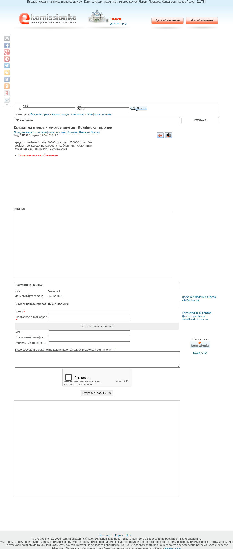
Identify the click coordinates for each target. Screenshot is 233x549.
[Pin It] (7, 59)
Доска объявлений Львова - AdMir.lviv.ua (199, 299)
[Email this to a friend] (7, 100)
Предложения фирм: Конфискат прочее (40, 132)
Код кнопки (200, 352)
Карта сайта (123, 535)
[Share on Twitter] (7, 65)
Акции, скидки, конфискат (68, 114)
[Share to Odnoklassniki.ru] (7, 86)
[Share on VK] (7, 79)
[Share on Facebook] (7, 45)
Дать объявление (168, 20)
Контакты (105, 535)
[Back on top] (7, 38)
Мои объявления (201, 20)
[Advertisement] (116, 67)
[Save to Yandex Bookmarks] (7, 93)
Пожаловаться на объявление (38, 155)
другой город (118, 23)
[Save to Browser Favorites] (7, 72)
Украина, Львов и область (83, 132)
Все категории (39, 114)
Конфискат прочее (99, 114)
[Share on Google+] (7, 52)
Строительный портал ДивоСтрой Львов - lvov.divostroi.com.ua (196, 316)
